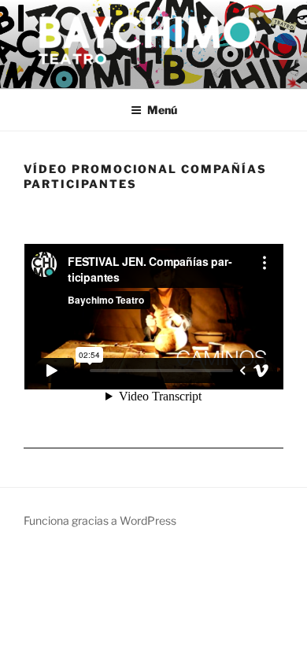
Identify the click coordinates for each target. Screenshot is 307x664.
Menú (162, 109)
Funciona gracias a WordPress (100, 520)
